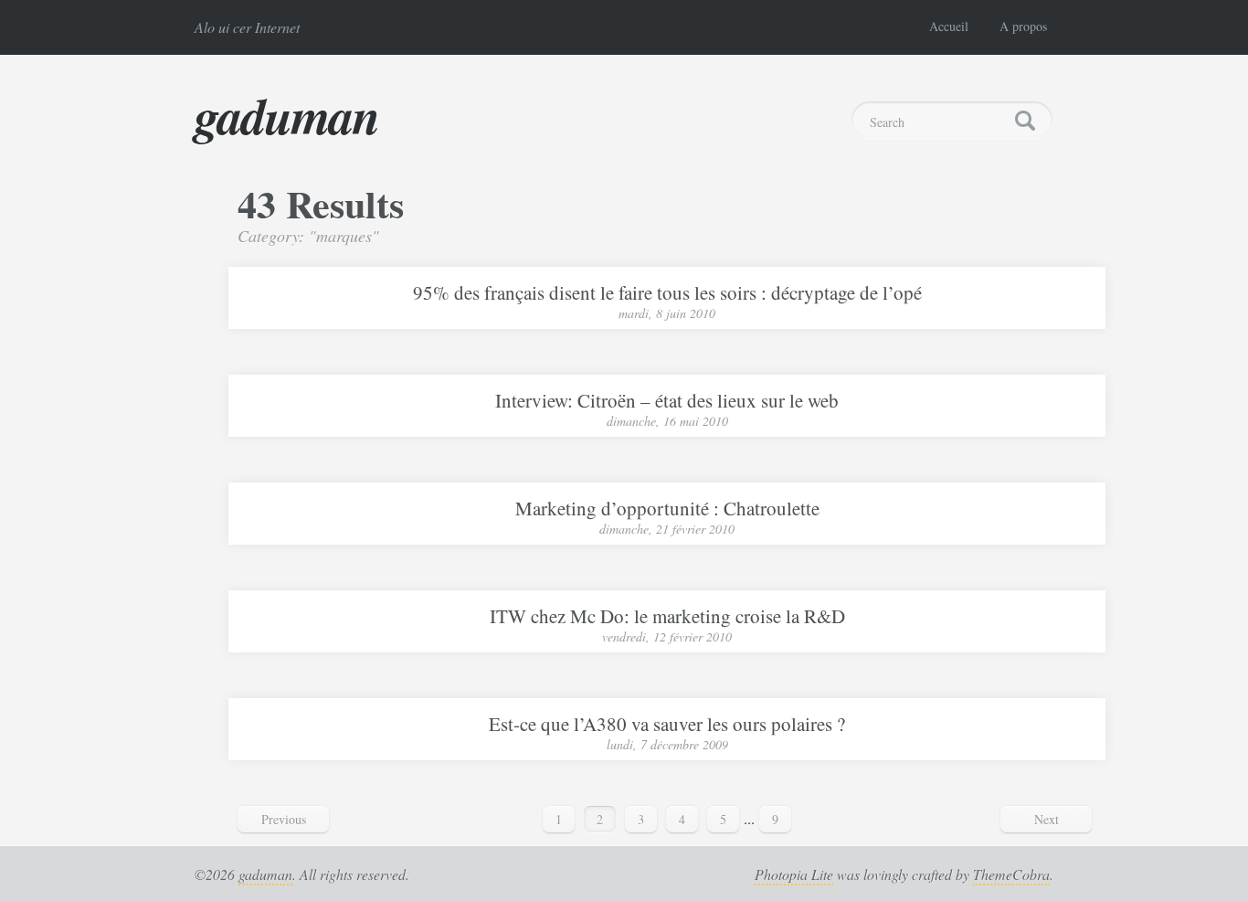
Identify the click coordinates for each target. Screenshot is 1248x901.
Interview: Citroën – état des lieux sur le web (667, 400)
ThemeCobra (1011, 874)
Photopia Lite (794, 874)
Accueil (948, 26)
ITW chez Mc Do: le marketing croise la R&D (667, 616)
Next (1046, 819)
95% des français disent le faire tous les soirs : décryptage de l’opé (667, 292)
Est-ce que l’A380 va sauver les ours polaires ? (667, 724)
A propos (1023, 26)
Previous (283, 819)
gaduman (287, 115)
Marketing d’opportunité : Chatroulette (667, 508)
